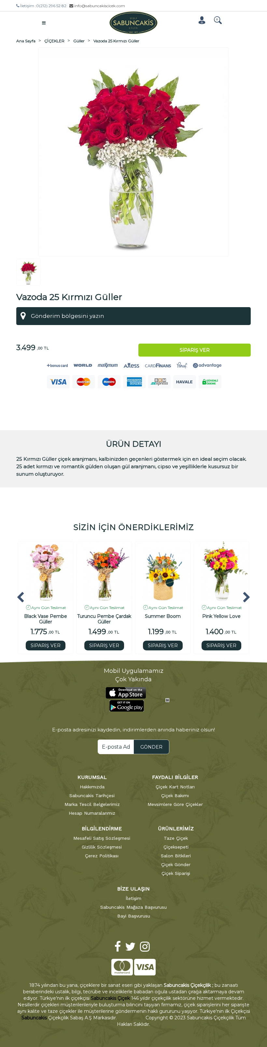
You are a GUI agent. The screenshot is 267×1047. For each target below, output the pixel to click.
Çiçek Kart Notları (175, 786)
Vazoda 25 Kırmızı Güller (116, 40)
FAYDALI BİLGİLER (175, 777)
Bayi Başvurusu (133, 915)
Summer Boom (163, 616)
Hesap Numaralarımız (92, 813)
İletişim (133, 898)
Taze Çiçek (176, 838)
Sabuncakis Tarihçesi (92, 795)
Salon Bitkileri (176, 855)
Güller (79, 40)
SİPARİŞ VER (46, 645)
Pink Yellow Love (221, 616)
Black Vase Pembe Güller (45, 619)
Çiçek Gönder (175, 864)
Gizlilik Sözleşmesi (102, 847)
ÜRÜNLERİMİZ (176, 828)
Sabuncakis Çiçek (110, 998)
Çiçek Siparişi (176, 873)
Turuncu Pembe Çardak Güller (104, 619)
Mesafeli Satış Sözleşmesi (101, 838)
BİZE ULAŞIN (133, 889)
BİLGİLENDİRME (102, 828)
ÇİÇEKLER (54, 40)
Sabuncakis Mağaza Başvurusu (133, 907)
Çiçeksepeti (176, 847)
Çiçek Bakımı (175, 795)
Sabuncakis (34, 1018)
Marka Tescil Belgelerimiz (92, 804)
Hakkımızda (92, 786)
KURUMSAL (92, 777)
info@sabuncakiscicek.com (99, 5)
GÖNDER (151, 747)
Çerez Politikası (102, 855)
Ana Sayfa (25, 40)
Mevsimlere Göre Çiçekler (175, 804)
